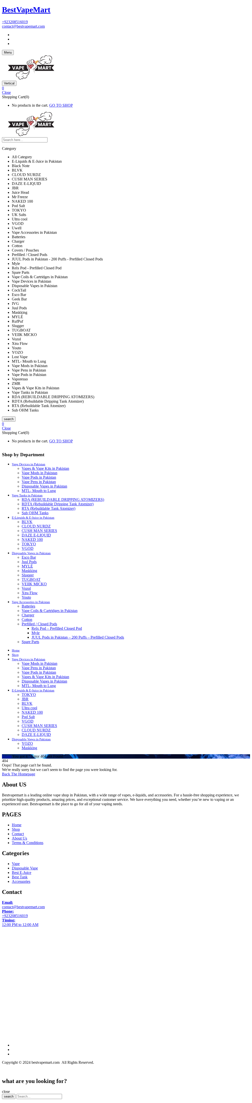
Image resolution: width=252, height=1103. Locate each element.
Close (6, 92)
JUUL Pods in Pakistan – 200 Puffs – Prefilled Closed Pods (78, 637)
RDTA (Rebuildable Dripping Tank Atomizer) (58, 504)
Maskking (29, 571)
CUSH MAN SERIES (39, 531)
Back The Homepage (18, 774)
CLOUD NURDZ (36, 526)
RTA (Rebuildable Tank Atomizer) (48, 508)
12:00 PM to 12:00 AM (20, 922)
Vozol (26, 588)
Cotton (27, 619)
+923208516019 (15, 22)
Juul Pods (29, 562)
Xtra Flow (30, 593)
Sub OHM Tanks (35, 513)
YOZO (27, 743)
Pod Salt (28, 717)
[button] (126, 88)
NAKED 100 (32, 539)
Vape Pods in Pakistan (39, 477)
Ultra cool (29, 708)
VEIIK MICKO (34, 584)
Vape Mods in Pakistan (39, 473)
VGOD (27, 548)
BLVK (27, 522)
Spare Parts (30, 642)
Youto (26, 597)
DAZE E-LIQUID (36, 535)
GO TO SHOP (61, 105)
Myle (36, 633)
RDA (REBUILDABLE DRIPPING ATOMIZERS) (63, 499)
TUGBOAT (31, 579)
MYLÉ (27, 566)
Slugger (28, 575)
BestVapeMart (26, 9)
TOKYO (29, 544)
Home (7, 756)
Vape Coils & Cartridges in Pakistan (50, 611)
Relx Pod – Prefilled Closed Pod (57, 628)
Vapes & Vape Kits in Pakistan (45, 468)
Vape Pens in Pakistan (39, 482)
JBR (25, 699)
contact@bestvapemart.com (23, 26)
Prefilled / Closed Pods (39, 624)
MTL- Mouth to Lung (39, 491)
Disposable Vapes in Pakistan (44, 486)
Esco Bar (29, 557)
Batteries (28, 606)
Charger (28, 615)
